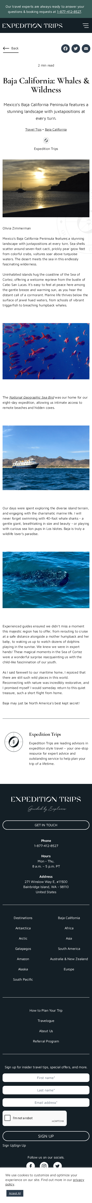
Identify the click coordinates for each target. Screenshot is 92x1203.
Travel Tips (33, 129)
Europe (69, 969)
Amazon (23, 959)
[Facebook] (65, 48)
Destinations (23, 918)
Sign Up (46, 1136)
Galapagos (23, 948)
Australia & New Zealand (69, 959)
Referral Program (46, 1041)
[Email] (86, 48)
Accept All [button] (15, 1193)
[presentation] (34, 1118)
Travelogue (46, 1021)
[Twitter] (76, 48)
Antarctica (23, 928)
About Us (46, 1031)
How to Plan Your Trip (46, 1010)
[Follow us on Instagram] (46, 1165)
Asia (69, 938)
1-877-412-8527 (69, 11)
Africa (69, 928)
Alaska (23, 969)
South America (69, 948)
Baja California (56, 129)
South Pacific (23, 979)
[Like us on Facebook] (32, 1165)
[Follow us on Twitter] (59, 1165)
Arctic (23, 938)
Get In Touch (46, 825)
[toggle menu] (85, 25)
